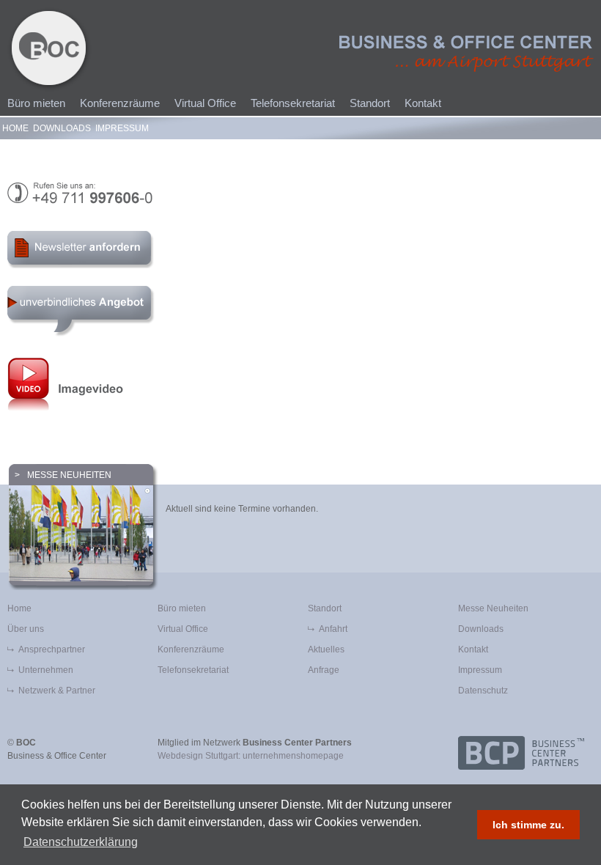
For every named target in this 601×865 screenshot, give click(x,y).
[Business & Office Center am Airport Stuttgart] (466, 53)
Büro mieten (36, 103)
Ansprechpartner (51, 649)
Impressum (122, 128)
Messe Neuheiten (69, 475)
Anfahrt (333, 629)
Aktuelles (326, 649)
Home (15, 128)
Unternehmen (45, 670)
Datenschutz (483, 690)
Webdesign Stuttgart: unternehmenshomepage (251, 756)
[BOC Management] (49, 49)
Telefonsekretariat (293, 103)
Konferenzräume (120, 103)
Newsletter (83, 249)
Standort (370, 103)
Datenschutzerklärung (80, 842)
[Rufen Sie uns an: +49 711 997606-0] (300, 193)
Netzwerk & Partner (56, 690)
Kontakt (423, 103)
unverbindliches (81, 311)
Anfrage (323, 670)
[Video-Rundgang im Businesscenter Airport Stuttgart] (300, 383)
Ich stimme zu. (528, 825)
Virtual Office (205, 103)
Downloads (62, 128)
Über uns (25, 629)
